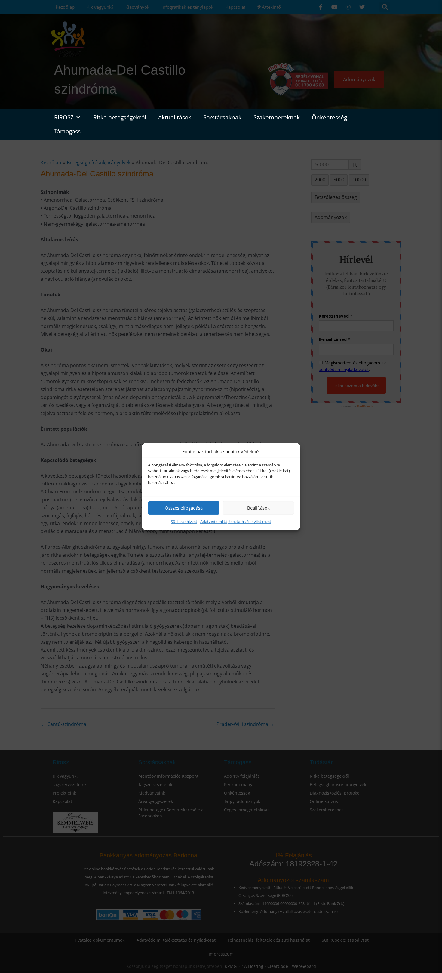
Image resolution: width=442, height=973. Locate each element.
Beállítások (258, 508)
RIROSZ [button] (64, 117)
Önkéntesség (329, 117)
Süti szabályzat (184, 521)
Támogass (67, 131)
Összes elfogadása (184, 508)
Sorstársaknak (222, 117)
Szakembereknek (276, 117)
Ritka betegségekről (119, 117)
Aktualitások (174, 117)
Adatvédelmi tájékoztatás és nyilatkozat (235, 521)
